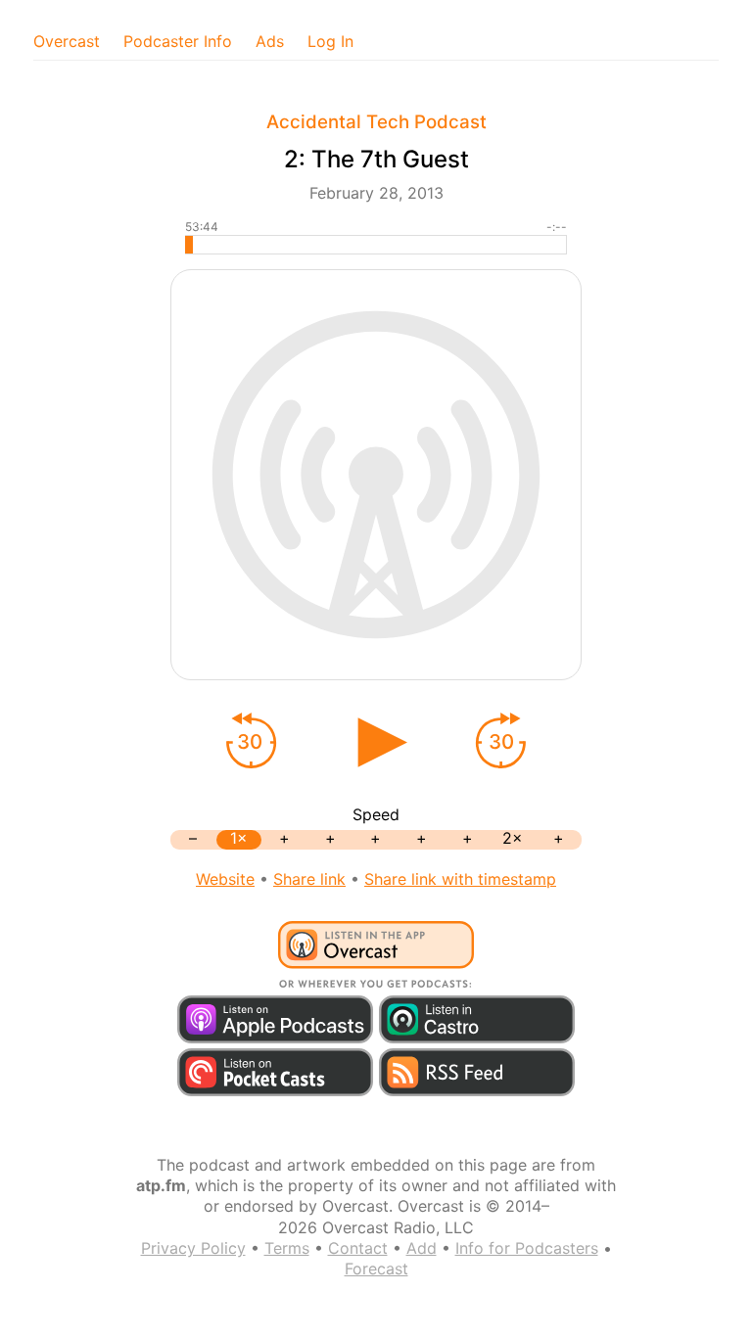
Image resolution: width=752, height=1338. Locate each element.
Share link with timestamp (460, 879)
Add (421, 1248)
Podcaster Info (177, 41)
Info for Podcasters (526, 1248)
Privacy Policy (193, 1248)
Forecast (376, 1268)
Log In (330, 41)
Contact (358, 1248)
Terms (286, 1248)
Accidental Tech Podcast (376, 122)
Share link (309, 879)
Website (225, 879)
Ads (270, 41)
